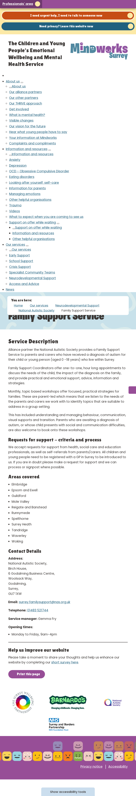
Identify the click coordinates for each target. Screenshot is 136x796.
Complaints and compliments (32, 143)
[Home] (7, 75)
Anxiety (14, 160)
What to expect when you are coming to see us (46, 217)
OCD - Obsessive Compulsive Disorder (39, 171)
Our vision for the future (27, 126)
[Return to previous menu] (10, 87)
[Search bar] (122, 4)
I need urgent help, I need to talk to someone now (66, 15)
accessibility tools (68, 792)
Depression (18, 165)
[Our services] (27, 245)
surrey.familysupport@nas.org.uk (44, 602)
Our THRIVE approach (25, 103)
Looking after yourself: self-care (34, 182)
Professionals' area (17, 4)
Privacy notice (91, 766)
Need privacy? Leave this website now (66, 26)
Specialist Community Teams (32, 272)
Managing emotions (24, 194)
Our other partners (23, 98)
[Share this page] (113, 4)
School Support (21, 261)
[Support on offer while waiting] (58, 223)
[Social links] (132, 390)
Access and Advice (24, 284)
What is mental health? (27, 115)
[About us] (22, 82)
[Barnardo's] (68, 702)
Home (18, 305)
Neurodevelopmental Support (32, 278)
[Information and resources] (49, 150)
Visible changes (21, 120)
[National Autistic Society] (113, 702)
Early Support (19, 255)
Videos (14, 211)
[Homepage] (99, 50)
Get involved (19, 109)
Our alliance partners (25, 92)
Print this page (28, 674)
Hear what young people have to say (38, 132)
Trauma (15, 205)
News (10, 289)
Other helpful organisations (30, 200)
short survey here (64, 662)
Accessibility (118, 766)
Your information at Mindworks (33, 138)
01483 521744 (37, 610)
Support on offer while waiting (32, 222)
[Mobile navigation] (131, 4)
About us (13, 81)
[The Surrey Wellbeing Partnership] (23, 702)
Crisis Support (20, 267)
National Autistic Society (36, 310)
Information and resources (26, 149)
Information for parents (27, 188)
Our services (15, 244)
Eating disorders (21, 177)
